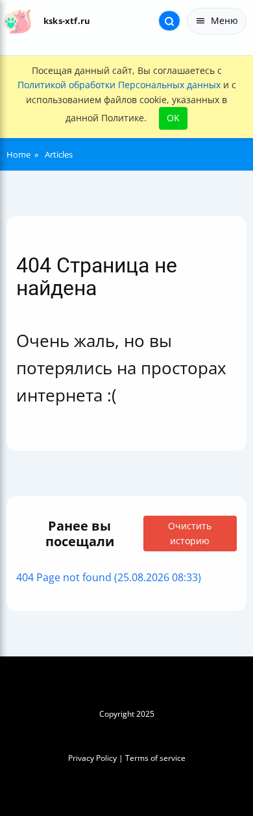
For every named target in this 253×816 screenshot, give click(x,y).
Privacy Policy (92, 757)
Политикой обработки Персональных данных (119, 84)
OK (173, 118)
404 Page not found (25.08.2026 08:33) (108, 577)
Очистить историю (189, 533)
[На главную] (18, 21)
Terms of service (155, 757)
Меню (224, 20)
